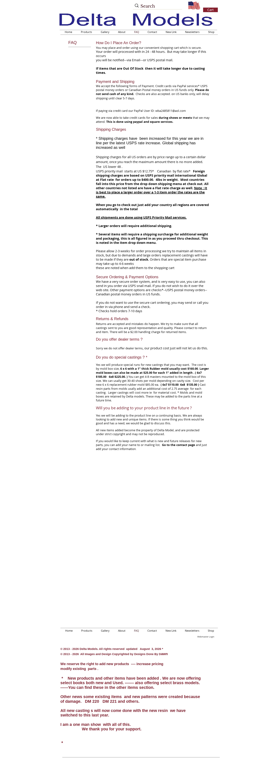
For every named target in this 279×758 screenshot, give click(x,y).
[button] (210, 5)
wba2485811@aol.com (170, 111)
